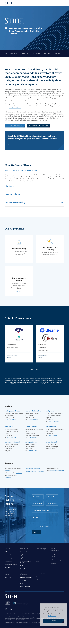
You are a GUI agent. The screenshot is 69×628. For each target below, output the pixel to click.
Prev (31, 369)
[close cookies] (65, 605)
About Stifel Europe (11, 53)
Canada (38, 558)
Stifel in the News (55, 557)
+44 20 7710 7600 (12, 420)
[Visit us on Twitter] (11, 609)
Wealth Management (10, 558)
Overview (38, 552)
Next (37, 369)
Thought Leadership (56, 554)
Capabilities (24, 53)
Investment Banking (25, 552)
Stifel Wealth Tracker (41, 580)
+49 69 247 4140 (32, 437)
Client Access (39, 577)
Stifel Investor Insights (57, 560)
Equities (22, 555)
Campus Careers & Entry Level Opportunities (11, 582)
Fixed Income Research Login (38, 125)
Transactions (36, 53)
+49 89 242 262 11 (54, 435)
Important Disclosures (25, 577)
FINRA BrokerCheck (25, 586)
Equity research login (14, 125)
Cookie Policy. (52, 616)
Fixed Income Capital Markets (25, 561)
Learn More (11, 145)
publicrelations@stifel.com (57, 470)
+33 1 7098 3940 (11, 437)
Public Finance (24, 565)
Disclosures (8, 470)
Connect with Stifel (40, 574)
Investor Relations (9, 555)
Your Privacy (23, 580)
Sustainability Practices (11, 564)
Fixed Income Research (31, 471)
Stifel (6, 552)
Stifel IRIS (47, 53)
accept (53, 620)
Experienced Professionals (8, 578)
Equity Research (29, 468)
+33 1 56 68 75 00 (54, 422)
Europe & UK (39, 555)
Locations (57, 53)
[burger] (63, 3)
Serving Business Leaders (26, 568)
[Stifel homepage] (9, 3)
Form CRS (22, 583)
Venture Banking (9, 561)
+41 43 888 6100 (32, 451)
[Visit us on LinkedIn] (6, 609)
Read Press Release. (15, 108)
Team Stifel (7, 567)
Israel (37, 561)
